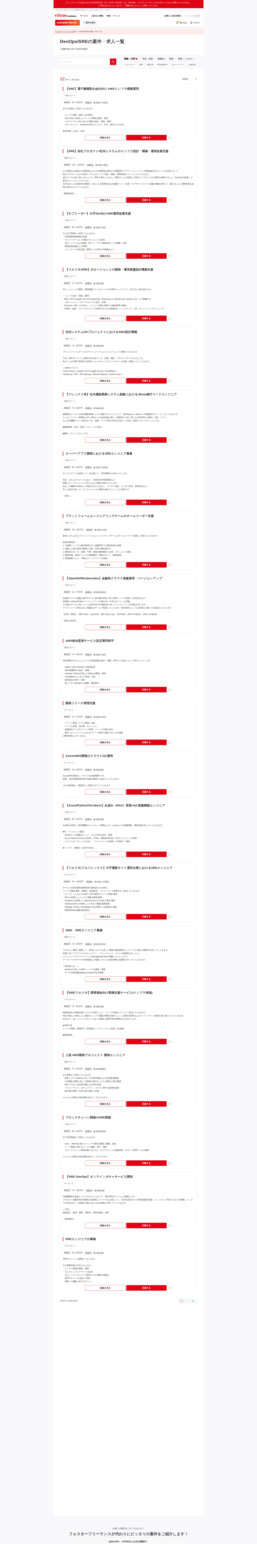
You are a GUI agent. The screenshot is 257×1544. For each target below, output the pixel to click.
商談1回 (150, 64)
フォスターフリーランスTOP (65, 32)
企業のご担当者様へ (173, 16)
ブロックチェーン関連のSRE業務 (88, 1117)
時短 (141, 64)
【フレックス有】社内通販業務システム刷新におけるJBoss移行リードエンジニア (121, 394)
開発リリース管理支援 (80, 703)
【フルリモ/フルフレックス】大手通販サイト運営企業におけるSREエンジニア (119, 867)
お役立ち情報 (97, 16)
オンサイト (69, 710)
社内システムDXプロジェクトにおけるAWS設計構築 (101, 332)
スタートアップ (177, 64)
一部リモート (69, 95)
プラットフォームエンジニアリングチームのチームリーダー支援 (109, 516)
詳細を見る (105, 137)
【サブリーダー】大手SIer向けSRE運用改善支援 (98, 213)
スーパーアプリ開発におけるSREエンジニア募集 (98, 453)
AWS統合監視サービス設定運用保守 (89, 640)
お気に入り (170, 137)
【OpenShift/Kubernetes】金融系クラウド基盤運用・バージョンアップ (113, 578)
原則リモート (69, 158)
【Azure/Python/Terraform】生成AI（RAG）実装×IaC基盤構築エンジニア (115, 805)
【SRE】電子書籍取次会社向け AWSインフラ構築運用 (102, 88)
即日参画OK (162, 64)
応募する (146, 137)
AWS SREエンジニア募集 (84, 930)
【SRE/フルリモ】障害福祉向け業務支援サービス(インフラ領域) (108, 992)
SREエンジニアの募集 (80, 1239)
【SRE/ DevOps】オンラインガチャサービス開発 (99, 1176)
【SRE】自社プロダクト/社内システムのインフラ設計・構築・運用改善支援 (117, 151)
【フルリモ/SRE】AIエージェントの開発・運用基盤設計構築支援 (109, 269)
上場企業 (192, 64)
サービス (84, 16)
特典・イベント (114, 16)
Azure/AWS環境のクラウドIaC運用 (89, 756)
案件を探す (91, 22)
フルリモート (130, 64)
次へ (193, 1301)
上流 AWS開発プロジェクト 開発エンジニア (95, 1055)
